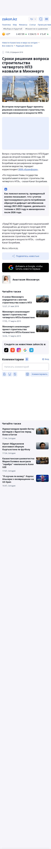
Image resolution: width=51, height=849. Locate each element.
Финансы (23, 24)
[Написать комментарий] (25, 367)
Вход (47, 359)
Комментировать (39, 374)
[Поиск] (40, 19)
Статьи (32, 24)
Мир (15, 24)
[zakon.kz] (9, 19)
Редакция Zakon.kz (24, 46)
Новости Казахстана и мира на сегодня (20, 42)
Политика (6, 24)
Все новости (7, 46)
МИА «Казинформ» (28, 169)
